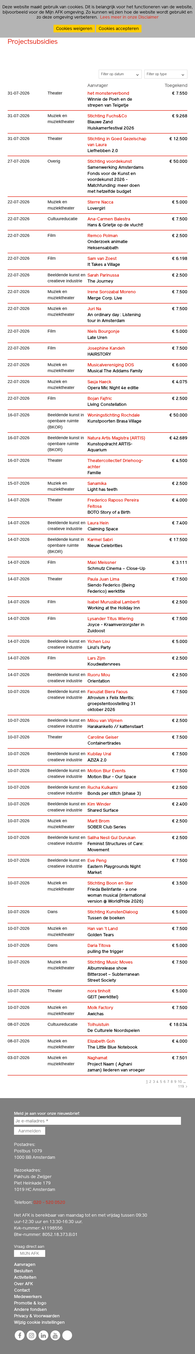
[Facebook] (19, 1335)
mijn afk (29, 1253)
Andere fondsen (30, 1309)
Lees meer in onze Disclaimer (129, 17)
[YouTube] (55, 1335)
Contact (22, 1290)
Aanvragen (24, 1264)
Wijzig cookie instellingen (39, 1322)
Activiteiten (25, 1277)
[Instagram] (31, 1335)
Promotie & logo (30, 1302)
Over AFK (23, 1283)
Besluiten (23, 1270)
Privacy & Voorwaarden (37, 1315)
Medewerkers (28, 1296)
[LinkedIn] (43, 1335)
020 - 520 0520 (49, 1202)
